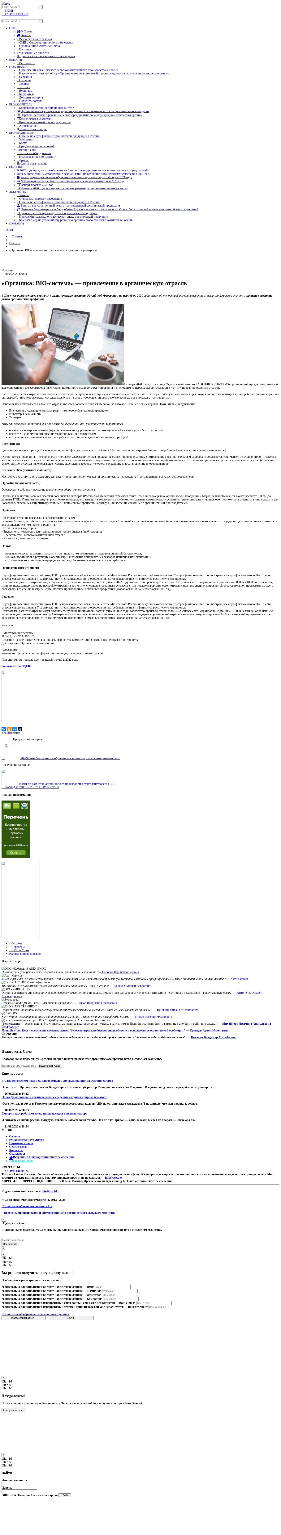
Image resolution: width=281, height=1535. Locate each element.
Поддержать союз (21, 1160)
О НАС (13, 28)
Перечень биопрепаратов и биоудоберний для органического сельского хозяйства (59, 1212)
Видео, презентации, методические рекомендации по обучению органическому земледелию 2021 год (83, 173)
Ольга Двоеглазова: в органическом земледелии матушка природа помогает (54, 1097)
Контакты (16, 1150)
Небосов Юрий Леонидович (120, 972)
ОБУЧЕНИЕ (16, 167)
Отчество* (94, 1294)
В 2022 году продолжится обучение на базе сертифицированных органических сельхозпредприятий (82, 170)
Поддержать (10, 1244)
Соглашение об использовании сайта (27, 1206)
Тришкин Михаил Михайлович (177, 1009)
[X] (20, 729)
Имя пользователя (14, 1480)
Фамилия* (94, 1290)
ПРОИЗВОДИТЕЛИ (20, 104)
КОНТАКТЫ (16, 223)
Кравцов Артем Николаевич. (210, 1030)
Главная (17, 236)
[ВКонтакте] (4, 729)
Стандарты (17, 1153)
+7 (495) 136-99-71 (16, 1170)
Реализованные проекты (33, 52)
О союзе (14, 1136)
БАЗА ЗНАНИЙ (18, 66)
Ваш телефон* (138, 1306)
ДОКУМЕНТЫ (18, 191)
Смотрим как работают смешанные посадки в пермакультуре (44, 1113)
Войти (71, 1317)
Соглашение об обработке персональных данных (35, 1314)
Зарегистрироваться (23, 1317)
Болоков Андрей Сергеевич (132, 985)
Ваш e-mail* (127, 1302)
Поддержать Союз (49, 1065)
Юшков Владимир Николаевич (96, 1003)
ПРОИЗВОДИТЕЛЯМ (21, 132)
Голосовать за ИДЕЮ (16, 666)
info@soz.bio (113, 1177)
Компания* (94, 1298)
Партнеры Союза (21, 1143)
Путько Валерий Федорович (153, 1016)
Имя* (90, 1286)
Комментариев (11, 732)
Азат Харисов (239, 979)
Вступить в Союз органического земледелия (46, 56)
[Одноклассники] (9, 729)
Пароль (7, 1487)
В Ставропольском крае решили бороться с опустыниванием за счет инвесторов (57, 1080)
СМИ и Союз (18, 1146)
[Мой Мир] (14, 729)
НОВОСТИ (15, 59)
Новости (14, 243)
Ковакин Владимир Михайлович (213, 1037)
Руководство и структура (26, 1139)
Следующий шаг (13, 1410)
